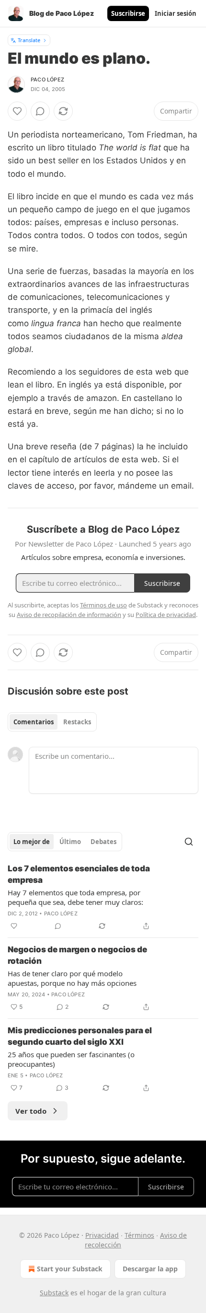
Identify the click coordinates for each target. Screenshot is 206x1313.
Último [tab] (70, 841)
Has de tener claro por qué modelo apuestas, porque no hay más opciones (72, 978)
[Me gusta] (17, 111)
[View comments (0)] (40, 111)
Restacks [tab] (77, 722)
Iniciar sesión (175, 13)
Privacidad (102, 1235)
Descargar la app (150, 1268)
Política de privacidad (166, 614)
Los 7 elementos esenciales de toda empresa (79, 874)
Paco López (47, 79)
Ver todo (30, 1111)
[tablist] (52, 721)
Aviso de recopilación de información (69, 614)
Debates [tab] (103, 841)
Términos (139, 1235)
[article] (103, 897)
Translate (29, 40)
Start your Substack (70, 1268)
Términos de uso (103, 605)
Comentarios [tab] (33, 722)
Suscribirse (128, 13)
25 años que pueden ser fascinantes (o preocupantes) (71, 1059)
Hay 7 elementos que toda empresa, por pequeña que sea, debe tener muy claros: (75, 897)
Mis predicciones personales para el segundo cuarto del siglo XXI (80, 1036)
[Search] (188, 841)
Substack (54, 1292)
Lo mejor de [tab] (31, 841)
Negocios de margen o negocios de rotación (77, 955)
